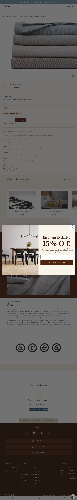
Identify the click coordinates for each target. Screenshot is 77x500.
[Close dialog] (72, 227)
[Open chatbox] (73, 496)
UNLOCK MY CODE (57, 262)
